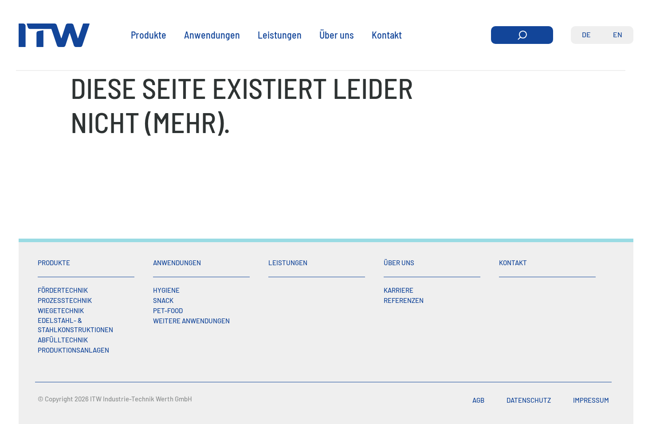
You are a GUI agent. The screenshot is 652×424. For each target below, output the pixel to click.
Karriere (398, 290)
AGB (478, 400)
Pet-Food (168, 310)
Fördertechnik (63, 290)
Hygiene (166, 290)
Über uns (336, 34)
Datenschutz (529, 400)
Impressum (591, 400)
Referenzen (404, 300)
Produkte (148, 34)
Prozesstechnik (65, 300)
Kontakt (387, 34)
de (586, 34)
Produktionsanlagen (73, 350)
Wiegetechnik (61, 310)
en (617, 34)
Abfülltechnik (63, 340)
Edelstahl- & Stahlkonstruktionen (75, 325)
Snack (163, 300)
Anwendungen (212, 34)
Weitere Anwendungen (191, 321)
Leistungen (280, 34)
